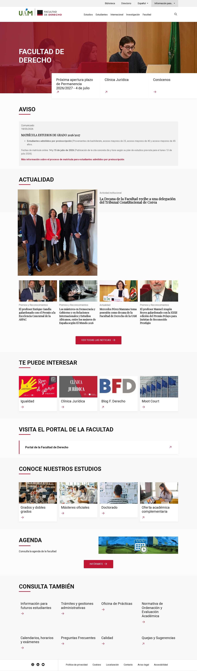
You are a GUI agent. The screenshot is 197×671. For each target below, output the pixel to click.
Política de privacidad (77, 664)
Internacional (116, 14)
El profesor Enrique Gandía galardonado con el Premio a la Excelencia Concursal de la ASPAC (38, 303)
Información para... (163, 3)
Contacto (128, 664)
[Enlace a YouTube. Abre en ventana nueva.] (43, 665)
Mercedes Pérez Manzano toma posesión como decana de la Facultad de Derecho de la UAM (119, 301)
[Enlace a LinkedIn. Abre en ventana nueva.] (38, 665)
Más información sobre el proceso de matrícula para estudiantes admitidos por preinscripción (72, 159)
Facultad (147, 14)
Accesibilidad (161, 664)
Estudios (88, 14)
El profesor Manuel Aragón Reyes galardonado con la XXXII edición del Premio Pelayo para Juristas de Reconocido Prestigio (159, 304)
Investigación (133, 14)
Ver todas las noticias (96, 340)
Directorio (126, 3)
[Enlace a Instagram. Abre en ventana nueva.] (32, 665)
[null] (175, 15)
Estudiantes (102, 14)
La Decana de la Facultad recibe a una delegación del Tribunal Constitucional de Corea (98, 232)
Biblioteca (110, 3)
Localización (112, 664)
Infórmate (96, 564)
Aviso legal (143, 664)
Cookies (97, 664)
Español (142, 3)
